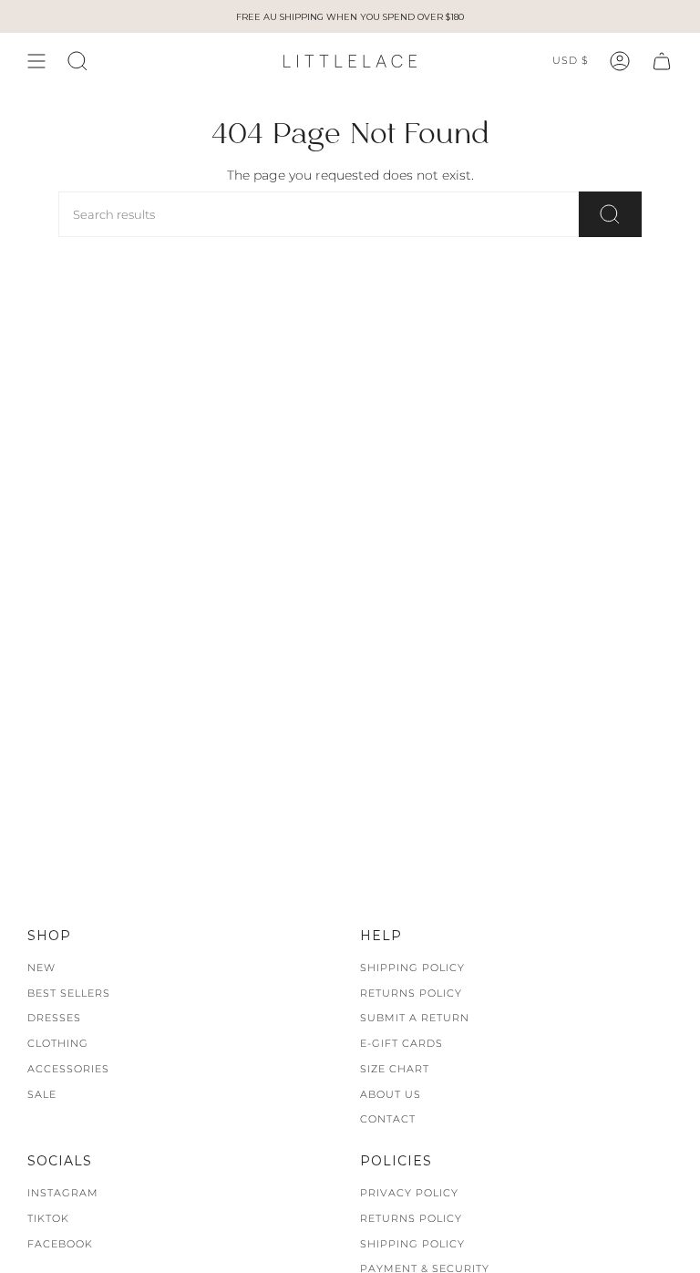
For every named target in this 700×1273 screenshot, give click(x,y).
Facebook (60, 1243)
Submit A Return (414, 1017)
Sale (42, 1094)
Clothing (57, 1043)
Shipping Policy (412, 967)
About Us (390, 1094)
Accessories (68, 1068)
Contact (388, 1119)
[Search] (610, 214)
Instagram (62, 1192)
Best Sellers (68, 993)
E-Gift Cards (401, 1043)
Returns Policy (411, 993)
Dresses (54, 1017)
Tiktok (48, 1218)
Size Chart (394, 1068)
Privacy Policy (409, 1192)
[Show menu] (36, 61)
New (41, 967)
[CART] (662, 61)
